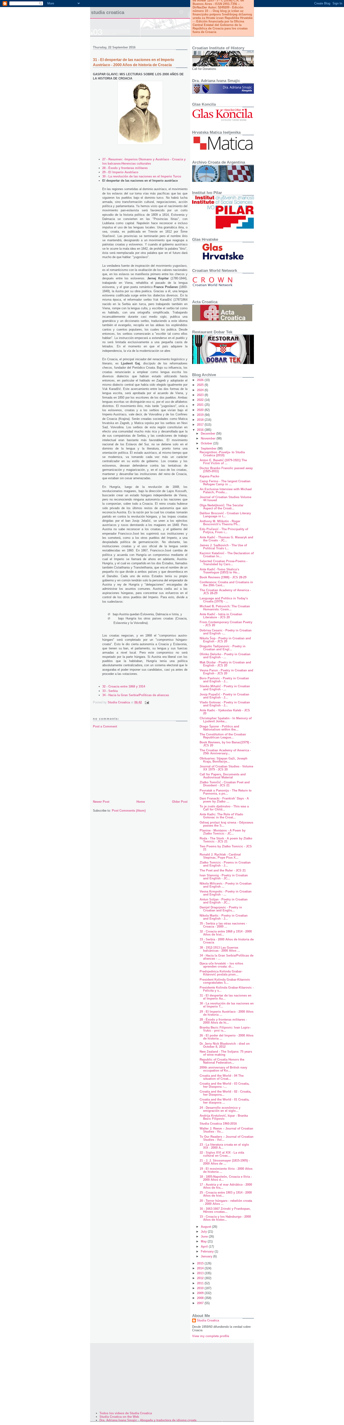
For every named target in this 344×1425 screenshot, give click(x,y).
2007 (201, 1303)
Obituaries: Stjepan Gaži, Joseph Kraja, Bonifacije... (223, 760)
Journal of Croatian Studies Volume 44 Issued (225, 498)
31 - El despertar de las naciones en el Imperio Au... (225, 997)
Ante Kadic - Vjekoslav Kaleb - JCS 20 (225, 712)
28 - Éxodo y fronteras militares (125, 168)
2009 (201, 1293)
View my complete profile (210, 1336)
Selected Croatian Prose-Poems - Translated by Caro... (223, 562)
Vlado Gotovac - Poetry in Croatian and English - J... (225, 704)
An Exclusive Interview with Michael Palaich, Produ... (226, 490)
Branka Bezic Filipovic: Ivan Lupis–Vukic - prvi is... (225, 1029)
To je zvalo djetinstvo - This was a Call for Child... (224, 808)
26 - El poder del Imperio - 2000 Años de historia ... (226, 1037)
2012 (201, 1278)
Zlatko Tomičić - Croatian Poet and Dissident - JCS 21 (225, 784)
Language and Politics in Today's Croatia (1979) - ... (224, 600)
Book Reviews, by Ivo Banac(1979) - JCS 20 (225, 744)
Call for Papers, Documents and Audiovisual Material (223, 776)
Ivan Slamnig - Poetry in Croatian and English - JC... (224, 877)
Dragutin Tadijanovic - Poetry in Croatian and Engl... (222, 647)
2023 (201, 395)
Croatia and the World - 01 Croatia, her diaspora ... (224, 1101)
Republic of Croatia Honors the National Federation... (222, 1061)
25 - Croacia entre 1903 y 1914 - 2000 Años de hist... (226, 1194)
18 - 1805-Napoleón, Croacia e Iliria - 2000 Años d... (226, 1178)
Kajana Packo (209, 476)
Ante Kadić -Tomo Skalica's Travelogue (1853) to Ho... (220, 571)
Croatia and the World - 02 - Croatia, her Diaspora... (225, 1093)
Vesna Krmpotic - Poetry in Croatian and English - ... (226, 893)
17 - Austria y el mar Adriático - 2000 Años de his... (226, 1186)
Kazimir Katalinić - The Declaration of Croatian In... (227, 554)
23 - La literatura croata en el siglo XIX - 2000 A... (224, 1146)
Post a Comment (105, 726)
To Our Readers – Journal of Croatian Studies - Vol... (226, 1138)
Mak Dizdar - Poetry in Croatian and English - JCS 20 (225, 664)
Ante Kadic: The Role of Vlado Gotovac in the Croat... (221, 816)
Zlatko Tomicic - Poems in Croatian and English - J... (225, 864)
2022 (201, 400)
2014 (201, 1268)
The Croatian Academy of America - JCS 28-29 (225, 591)
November (208, 438)
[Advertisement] (140, 764)
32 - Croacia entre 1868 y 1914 (123, 686)
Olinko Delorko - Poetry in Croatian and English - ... (225, 655)
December (208, 433)
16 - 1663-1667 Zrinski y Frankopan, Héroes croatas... (225, 1210)
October (207, 443)
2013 (201, 1273)
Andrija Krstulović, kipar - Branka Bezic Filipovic (224, 1117)
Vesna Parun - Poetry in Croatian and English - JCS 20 (226, 672)
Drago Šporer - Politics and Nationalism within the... (219, 728)
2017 (201, 424)
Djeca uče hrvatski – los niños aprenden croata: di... (221, 965)
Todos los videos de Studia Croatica (125, 1413)
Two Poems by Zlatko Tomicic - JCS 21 (226, 848)
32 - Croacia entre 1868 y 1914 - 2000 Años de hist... (226, 933)
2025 (201, 385)
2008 (201, 1298)
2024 (201, 390)
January (207, 1256)
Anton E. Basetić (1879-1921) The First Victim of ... (223, 461)
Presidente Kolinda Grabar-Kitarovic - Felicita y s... (227, 989)
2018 (201, 419)
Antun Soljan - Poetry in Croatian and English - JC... (224, 901)
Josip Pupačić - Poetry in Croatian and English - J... (224, 696)
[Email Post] (146, 702)
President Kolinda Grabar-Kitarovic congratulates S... (225, 981)
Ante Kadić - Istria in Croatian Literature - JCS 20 (221, 615)
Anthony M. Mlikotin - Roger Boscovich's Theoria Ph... (220, 522)
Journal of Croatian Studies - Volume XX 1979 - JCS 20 (226, 768)
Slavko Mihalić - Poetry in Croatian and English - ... (225, 687)
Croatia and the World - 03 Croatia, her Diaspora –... (224, 1085)
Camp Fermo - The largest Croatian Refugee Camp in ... (225, 482)
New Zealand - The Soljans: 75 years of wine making (226, 1053)
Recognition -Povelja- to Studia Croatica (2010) (222, 453)
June (205, 1236)
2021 (201, 405)
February (208, 1251)
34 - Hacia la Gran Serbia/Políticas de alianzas (135, 695)
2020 (201, 410)
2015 (201, 1263)
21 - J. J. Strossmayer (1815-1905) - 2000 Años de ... (225, 1162)
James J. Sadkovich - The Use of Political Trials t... (223, 546)
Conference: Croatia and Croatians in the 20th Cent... (226, 583)
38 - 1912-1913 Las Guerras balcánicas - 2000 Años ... (220, 949)
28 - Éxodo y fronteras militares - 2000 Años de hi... (223, 1021)
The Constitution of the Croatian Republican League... (223, 736)
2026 (201, 380)
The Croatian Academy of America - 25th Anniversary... (225, 751)
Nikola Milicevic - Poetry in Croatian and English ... (226, 885)
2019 (201, 415)
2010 (201, 1288)
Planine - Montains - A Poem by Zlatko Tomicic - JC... (222, 832)
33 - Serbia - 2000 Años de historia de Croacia (227, 941)
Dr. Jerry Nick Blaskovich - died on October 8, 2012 (225, 1045)
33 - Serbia (110, 691)
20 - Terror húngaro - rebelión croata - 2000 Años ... (226, 1202)
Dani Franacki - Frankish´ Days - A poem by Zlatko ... (224, 800)
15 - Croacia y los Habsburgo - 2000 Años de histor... (225, 1218)
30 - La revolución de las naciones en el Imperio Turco (141, 176)
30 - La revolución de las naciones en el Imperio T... (227, 1005)
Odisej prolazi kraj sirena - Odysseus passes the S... (226, 824)
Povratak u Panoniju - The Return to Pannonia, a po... (226, 792)
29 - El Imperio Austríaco (120, 172)
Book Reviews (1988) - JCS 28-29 (223, 577)
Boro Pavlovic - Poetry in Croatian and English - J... (224, 680)
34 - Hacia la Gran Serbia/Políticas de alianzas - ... (226, 957)
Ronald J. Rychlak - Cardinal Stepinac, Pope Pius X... (220, 856)
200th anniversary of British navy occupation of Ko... (223, 1069)
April (205, 1246)
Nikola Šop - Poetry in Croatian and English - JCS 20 (225, 640)
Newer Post (101, 801)
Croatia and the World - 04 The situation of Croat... (222, 1077)
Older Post (179, 801)
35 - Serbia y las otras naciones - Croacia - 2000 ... (223, 925)
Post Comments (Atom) (129, 810)
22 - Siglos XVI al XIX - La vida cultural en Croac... (222, 1154)
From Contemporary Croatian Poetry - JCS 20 (226, 623)
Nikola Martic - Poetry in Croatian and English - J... (224, 917)
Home (140, 801)
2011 (201, 1283)
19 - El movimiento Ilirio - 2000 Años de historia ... (226, 1170)
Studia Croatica (107, 12)
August (206, 1226)
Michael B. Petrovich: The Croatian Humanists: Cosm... (225, 608)
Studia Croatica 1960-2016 (218, 1123)
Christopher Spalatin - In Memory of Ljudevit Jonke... (226, 719)
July (204, 1231)
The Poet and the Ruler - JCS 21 (223, 870)
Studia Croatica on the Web (119, 1416)
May (204, 1241)
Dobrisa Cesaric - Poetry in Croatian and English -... (226, 632)
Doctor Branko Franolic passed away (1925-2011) (226, 469)
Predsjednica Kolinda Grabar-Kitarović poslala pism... (221, 973)
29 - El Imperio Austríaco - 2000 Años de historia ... (226, 1013)
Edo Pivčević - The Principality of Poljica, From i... (224, 530)
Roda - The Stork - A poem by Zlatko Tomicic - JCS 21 (226, 840)
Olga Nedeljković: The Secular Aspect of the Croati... (221, 507)
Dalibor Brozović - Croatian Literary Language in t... (225, 514)
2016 (201, 430)
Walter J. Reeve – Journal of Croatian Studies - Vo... (226, 1130)
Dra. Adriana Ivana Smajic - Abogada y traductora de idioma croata (147, 1420)
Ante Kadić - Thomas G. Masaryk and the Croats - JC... (226, 539)
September (209, 448)
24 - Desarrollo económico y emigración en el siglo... (220, 1109)
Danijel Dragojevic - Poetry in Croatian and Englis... (221, 909)
